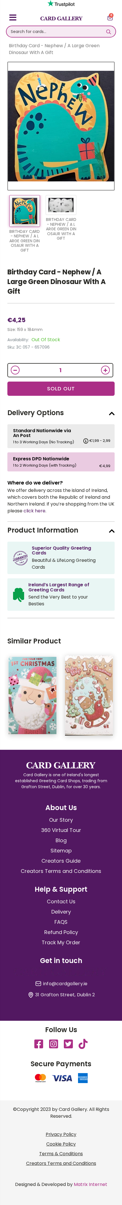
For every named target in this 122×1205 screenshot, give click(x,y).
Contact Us (61, 901)
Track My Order (61, 942)
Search (108, 31)
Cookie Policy (61, 1144)
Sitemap (61, 850)
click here (34, 511)
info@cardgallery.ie (65, 984)
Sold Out (61, 388)
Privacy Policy (61, 1134)
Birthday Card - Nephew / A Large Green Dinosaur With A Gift (56, 281)
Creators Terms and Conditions (61, 871)
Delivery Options (35, 412)
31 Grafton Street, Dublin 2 (65, 995)
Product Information (42, 530)
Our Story (61, 819)
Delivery (61, 911)
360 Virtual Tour (61, 830)
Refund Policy (61, 932)
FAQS (61, 922)
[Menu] (12, 18)
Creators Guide (61, 860)
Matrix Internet (90, 1184)
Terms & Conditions (61, 1153)
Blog (61, 840)
